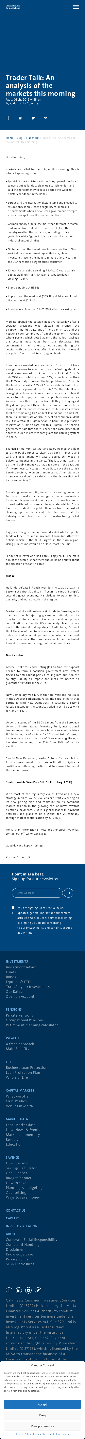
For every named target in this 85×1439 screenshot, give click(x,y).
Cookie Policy (23, 1434)
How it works (17, 1163)
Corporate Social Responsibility (32, 1240)
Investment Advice (21, 967)
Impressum (62, 1434)
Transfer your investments (28, 987)
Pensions (14, 1010)
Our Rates (14, 992)
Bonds (11, 977)
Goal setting (16, 1193)
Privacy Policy (17, 1259)
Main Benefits (17, 1049)
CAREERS (13, 1218)
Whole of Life (17, 1078)
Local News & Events (23, 1130)
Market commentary (23, 1135)
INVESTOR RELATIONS (23, 1226)
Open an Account (20, 997)
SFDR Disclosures (20, 1264)
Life (9, 1062)
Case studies (16, 1101)
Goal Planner (16, 1173)
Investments (17, 962)
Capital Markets (20, 1091)
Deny (42, 1415)
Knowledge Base (19, 1254)
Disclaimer (15, 1250)
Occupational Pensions (25, 1020)
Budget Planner (19, 1178)
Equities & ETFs (19, 982)
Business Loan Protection (26, 1068)
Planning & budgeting (24, 1188)
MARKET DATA (17, 1119)
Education (14, 1145)
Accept (42, 1404)
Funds (11, 972)
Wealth (12, 1038)
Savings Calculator (21, 1168)
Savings (13, 1158)
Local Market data (21, 1125)
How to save (16, 1183)
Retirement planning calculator (32, 1025)
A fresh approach (20, 1044)
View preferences (42, 1426)
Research (13, 1140)
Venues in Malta (19, 1106)
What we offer (18, 1096)
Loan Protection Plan (23, 1073)
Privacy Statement (43, 1434)
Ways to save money (23, 1197)
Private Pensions (19, 1016)
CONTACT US (16, 1211)
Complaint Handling (23, 1245)
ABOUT (11, 1234)
